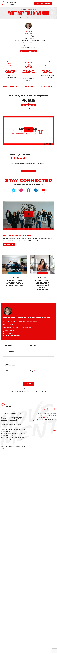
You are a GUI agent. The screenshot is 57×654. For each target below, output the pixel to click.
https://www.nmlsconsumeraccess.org (44, 421)
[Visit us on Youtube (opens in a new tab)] (50, 408)
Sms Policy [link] (25, 404)
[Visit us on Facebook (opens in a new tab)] (54, 408)
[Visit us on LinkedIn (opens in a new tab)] (47, 408)
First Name (7, 345)
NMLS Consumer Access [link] (37, 404)
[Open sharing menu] (49, 144)
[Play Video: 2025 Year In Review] (28, 214)
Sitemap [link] (54, 430)
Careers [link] (8, 406)
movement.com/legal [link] (7, 437)
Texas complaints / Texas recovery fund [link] (46, 423)
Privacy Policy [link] (16, 404)
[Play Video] (4, 144)
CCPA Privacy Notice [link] (50, 427)
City (5, 370)
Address (6, 364)
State (32, 370)
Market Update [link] (42, 273)
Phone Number (8, 358)
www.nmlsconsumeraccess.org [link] (10, 433)
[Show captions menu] (41, 229)
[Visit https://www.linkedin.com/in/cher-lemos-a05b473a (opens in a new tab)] (36, 190)
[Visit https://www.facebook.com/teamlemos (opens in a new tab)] (28, 190)
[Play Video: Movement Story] (28, 129)
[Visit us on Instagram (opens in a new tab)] (43, 408)
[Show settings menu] (46, 144)
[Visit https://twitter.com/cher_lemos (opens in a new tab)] (13, 190)
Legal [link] (8, 404)
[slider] (25, 144)
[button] (54, 3)
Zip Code (7, 376)
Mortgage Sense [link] (14, 273)
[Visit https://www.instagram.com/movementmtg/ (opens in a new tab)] (21, 190)
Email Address (8, 351)
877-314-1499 (42, 417)
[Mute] (44, 144)
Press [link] (48, 404)
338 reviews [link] (31, 108)
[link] (9, 3)
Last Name (33, 345)
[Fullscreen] (52, 144)
